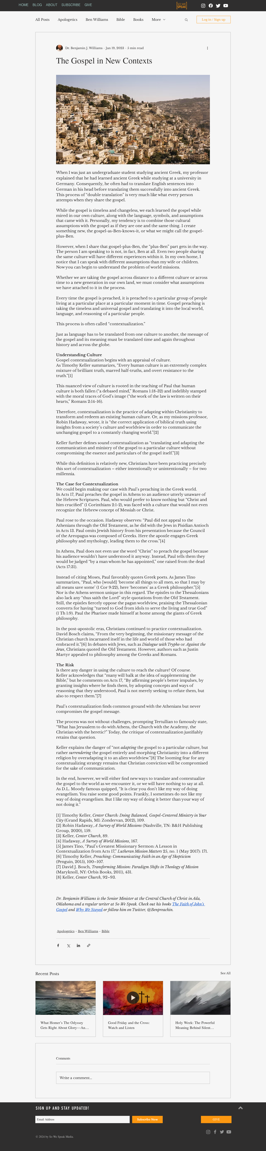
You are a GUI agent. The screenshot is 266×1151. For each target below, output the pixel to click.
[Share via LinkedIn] (78, 945)
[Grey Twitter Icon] (222, 1132)
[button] (186, 19)
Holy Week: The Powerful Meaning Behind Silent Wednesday (195, 1025)
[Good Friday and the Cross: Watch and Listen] (133, 998)
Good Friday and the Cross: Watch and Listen (129, 1025)
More (156, 19)
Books (138, 19)
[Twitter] (218, 5)
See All (225, 973)
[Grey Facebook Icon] (215, 1132)
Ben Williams (97, 19)
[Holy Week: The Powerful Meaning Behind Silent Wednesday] (200, 998)
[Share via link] (89, 945)
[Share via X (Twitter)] (68, 945)
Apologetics (67, 19)
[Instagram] (203, 5)
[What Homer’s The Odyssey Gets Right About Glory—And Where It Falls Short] (66, 998)
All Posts (42, 19)
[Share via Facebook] (58, 945)
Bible (120, 19)
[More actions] (207, 48)
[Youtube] (225, 5)
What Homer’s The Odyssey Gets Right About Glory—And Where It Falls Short (64, 1025)
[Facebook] (210, 5)
